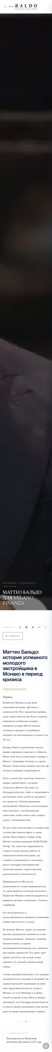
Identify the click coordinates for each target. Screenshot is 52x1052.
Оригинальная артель (14, 688)
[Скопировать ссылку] (45, 627)
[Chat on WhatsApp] (46, 1046)
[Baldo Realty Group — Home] (25, 6)
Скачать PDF (14, 636)
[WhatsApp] (32, 627)
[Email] (39, 627)
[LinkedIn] (26, 627)
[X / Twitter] (20, 627)
